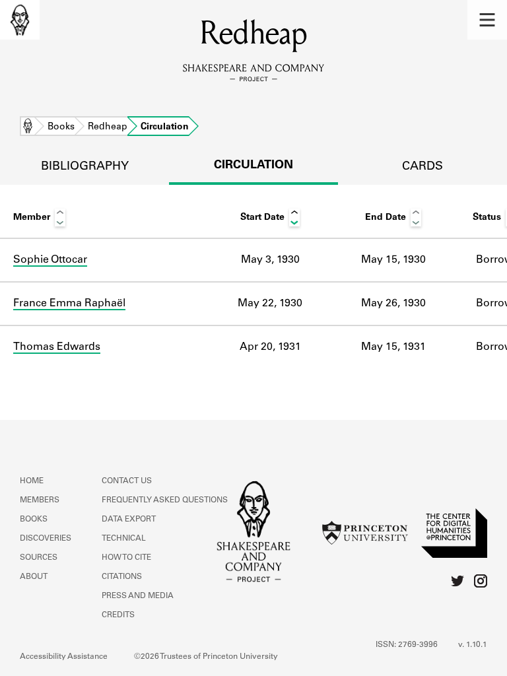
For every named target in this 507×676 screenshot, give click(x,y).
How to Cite (126, 558)
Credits (118, 615)
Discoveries (45, 539)
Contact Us (127, 481)
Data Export (129, 520)
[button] (487, 20)
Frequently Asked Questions (165, 500)
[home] (20, 20)
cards (422, 167)
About (34, 577)
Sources (38, 558)
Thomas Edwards (56, 347)
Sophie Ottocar (50, 260)
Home (27, 127)
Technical (124, 539)
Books (61, 127)
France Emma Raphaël (69, 303)
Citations (122, 577)
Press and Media (138, 596)
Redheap (107, 127)
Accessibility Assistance (64, 657)
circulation (253, 166)
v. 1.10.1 (472, 645)
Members (39, 500)
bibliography (85, 167)
